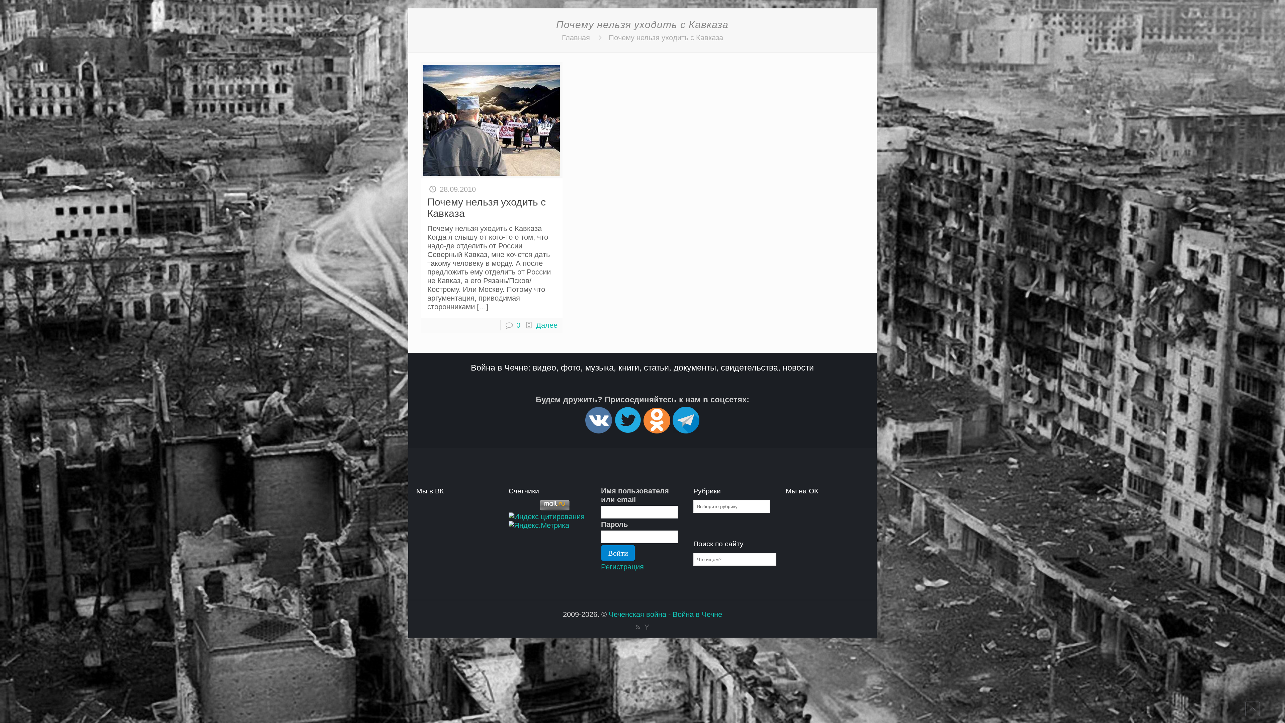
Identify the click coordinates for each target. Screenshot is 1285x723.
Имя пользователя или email (635, 495)
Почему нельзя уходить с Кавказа (666, 37)
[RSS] (637, 627)
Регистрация (622, 567)
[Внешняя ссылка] (598, 430)
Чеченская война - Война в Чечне (665, 614)
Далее (547, 325)
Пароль (614, 524)
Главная (576, 37)
